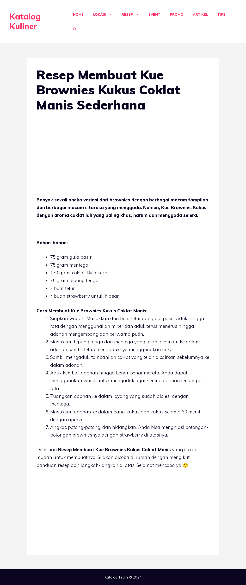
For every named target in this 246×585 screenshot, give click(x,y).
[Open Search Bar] (74, 29)
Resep (127, 14)
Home (78, 14)
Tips (221, 14)
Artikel (200, 14)
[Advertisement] (123, 155)
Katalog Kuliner (25, 21)
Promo (176, 14)
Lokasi (99, 14)
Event (154, 14)
